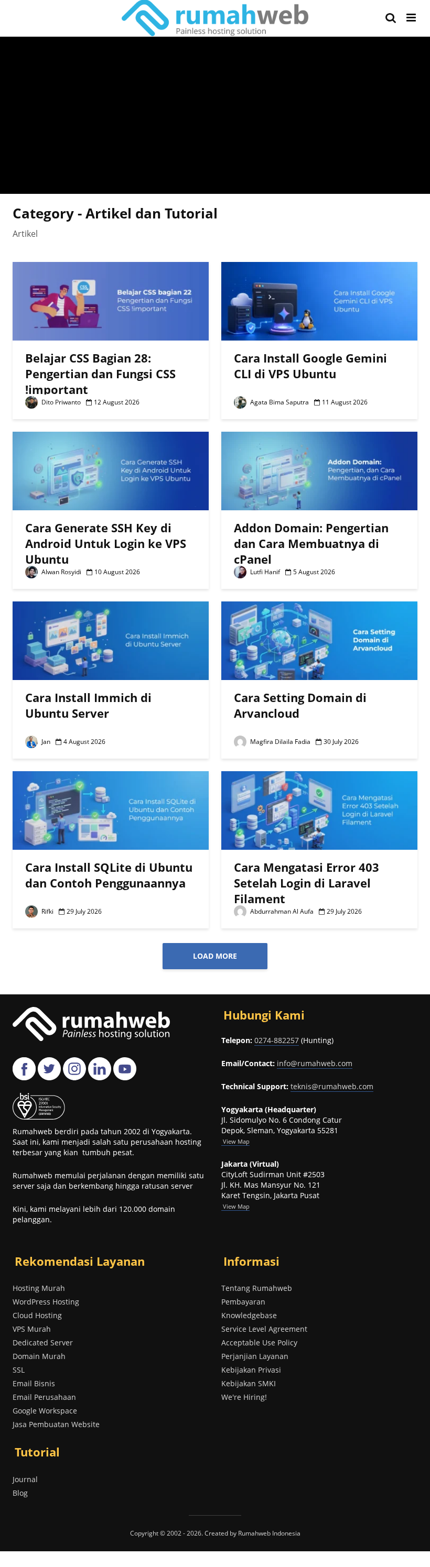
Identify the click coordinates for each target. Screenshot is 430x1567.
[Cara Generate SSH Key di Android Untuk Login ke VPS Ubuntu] (111, 470)
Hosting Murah (39, 1288)
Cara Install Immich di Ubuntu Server (88, 705)
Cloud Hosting (37, 1315)
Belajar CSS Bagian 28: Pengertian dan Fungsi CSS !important (100, 373)
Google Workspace (45, 1411)
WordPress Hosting (46, 1302)
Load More (215, 956)
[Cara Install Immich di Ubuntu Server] (111, 639)
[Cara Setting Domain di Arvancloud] (319, 639)
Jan (45, 741)
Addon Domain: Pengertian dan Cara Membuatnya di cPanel (311, 543)
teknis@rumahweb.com (332, 1086)
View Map (235, 1206)
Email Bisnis (34, 1383)
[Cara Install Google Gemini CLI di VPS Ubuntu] (319, 300)
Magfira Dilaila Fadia (279, 741)
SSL (19, 1370)
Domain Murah (39, 1356)
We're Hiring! (244, 1397)
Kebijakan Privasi (251, 1370)
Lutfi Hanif (264, 571)
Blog (20, 1493)
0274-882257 (276, 1040)
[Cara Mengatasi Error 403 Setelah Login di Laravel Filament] (319, 809)
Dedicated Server (43, 1342)
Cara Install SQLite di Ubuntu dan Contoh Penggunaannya (108, 875)
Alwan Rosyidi (60, 571)
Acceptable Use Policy (259, 1342)
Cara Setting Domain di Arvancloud (300, 705)
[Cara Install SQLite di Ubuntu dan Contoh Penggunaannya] (111, 809)
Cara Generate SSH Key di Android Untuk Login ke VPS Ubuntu (105, 543)
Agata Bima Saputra (279, 402)
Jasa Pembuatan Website (56, 1424)
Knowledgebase (249, 1315)
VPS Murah (32, 1329)
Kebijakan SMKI (248, 1383)
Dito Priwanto (60, 402)
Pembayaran (243, 1302)
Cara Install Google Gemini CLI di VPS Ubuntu (310, 365)
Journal (25, 1479)
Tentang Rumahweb (256, 1288)
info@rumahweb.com (314, 1063)
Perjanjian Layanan (254, 1356)
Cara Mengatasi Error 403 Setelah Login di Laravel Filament (306, 882)
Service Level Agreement (264, 1329)
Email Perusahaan (44, 1397)
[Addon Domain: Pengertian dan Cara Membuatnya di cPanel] (319, 470)
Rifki (46, 911)
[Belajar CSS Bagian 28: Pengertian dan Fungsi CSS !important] (111, 300)
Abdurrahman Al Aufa (281, 911)
